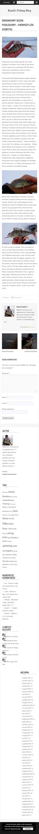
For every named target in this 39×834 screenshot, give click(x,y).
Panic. (5, 528)
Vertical (5, 557)
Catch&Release (8, 500)
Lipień (13, 515)
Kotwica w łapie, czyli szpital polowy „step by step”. (10, 586)
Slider (4, 541)
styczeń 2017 (26, 741)
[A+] (5, 36)
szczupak (7, 550)
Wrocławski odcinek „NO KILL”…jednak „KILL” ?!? (10, 602)
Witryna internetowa (8, 409)
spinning (7, 545)
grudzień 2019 (27, 700)
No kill (11, 518)
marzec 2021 (26, 683)
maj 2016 (25, 757)
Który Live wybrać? (12, 636)
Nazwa (4, 397)
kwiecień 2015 (27, 790)
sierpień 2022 (26, 678)
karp (11, 511)
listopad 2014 (26, 804)
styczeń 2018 (26, 727)
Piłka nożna (12, 529)
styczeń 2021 (26, 686)
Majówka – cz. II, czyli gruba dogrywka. (10, 616)
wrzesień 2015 (27, 777)
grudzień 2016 (27, 744)
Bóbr (11, 497)
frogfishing (12, 504)
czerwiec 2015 (27, 785)
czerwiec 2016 (27, 755)
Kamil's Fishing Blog (19, 10)
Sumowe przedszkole (31, 351)
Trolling (14, 554)
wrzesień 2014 (27, 810)
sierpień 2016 (26, 749)
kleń (15, 510)
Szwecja (14, 551)
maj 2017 (25, 738)
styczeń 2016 (26, 766)
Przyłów (4, 533)
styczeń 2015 (26, 799)
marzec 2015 (26, 793)
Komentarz (6, 373)
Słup (3, 555)
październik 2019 (28, 705)
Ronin (9, 538)
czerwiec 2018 (27, 724)
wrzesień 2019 (27, 708)
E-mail (4, 403)
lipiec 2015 (26, 782)
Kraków (4, 515)
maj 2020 (25, 694)
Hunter (4, 507)
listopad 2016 (26, 746)
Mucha (5, 518)
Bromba (5, 496)
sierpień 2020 (26, 689)
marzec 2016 (26, 760)
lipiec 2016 (26, 752)
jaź (8, 507)
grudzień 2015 (27, 768)
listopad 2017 (26, 730)
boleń (12, 491)
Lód (16, 515)
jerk (10, 507)
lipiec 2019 (26, 711)
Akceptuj (28, 829)
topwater (8, 554)
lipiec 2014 (26, 815)
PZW (4, 537)
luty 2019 (25, 713)
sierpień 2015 (26, 779)
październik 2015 (28, 774)
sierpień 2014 (26, 812)
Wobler (14, 558)
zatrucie (11, 564)
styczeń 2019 (26, 716)
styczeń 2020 (26, 697)
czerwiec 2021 (27, 681)
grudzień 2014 (27, 801)
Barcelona (5, 492)
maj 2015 (25, 788)
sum (15, 545)
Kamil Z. (7, 297)
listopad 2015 (26, 771)
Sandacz (14, 537)
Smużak (9, 541)
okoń (11, 523)
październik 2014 (28, 807)
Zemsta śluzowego (7, 351)
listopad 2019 (26, 703)
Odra (5, 523)
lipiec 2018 (26, 722)
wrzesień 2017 (27, 733)
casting (15, 497)
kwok (9, 515)
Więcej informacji (15, 829)
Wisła (9, 558)
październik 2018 (28, 719)
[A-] (3, 36)
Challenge (6, 503)
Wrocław (5, 561)
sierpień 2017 (26, 735)
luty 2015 (25, 796)
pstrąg (10, 533)
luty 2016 (25, 763)
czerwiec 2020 (27, 692)
